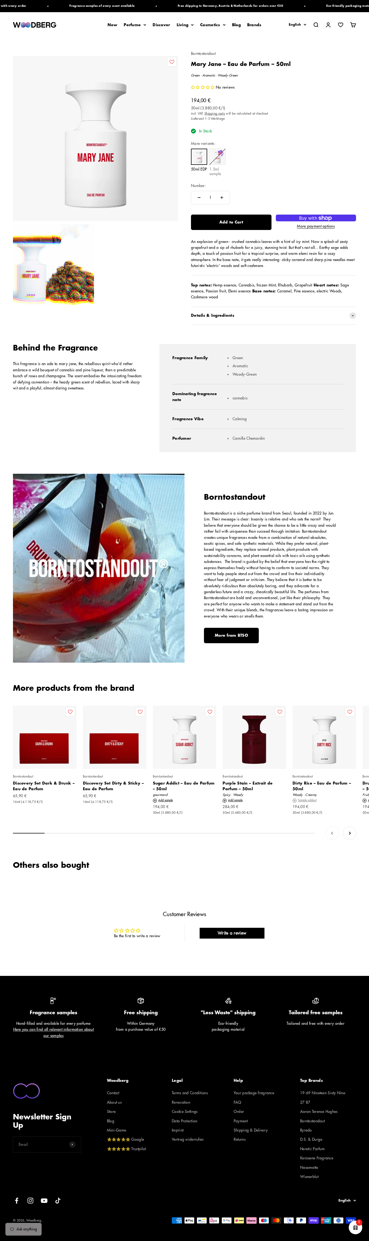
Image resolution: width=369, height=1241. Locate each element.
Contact (113, 1093)
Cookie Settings (184, 1111)
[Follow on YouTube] (44, 1200)
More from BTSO (231, 635)
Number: (198, 186)
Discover (161, 25)
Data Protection (184, 1121)
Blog (236, 25)
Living (183, 25)
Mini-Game (116, 1130)
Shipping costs (214, 113)
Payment (241, 1121)
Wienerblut (309, 1177)
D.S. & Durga (311, 1139)
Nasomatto (309, 1167)
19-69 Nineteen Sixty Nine (322, 1093)
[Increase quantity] (222, 197)
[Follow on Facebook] (16, 1200)
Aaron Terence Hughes (319, 1111)
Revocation (181, 1102)
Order (239, 1111)
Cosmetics (210, 25)
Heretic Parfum (312, 1149)
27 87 (305, 1102)
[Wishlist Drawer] (341, 25)
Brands (254, 25)
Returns (240, 1139)
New (112, 25)
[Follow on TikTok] (58, 1200)
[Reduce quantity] (199, 197)
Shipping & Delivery (251, 1130)
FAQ (237, 1102)
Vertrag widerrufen (187, 1139)
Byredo (306, 1130)
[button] (203, 87)
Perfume (132, 25)
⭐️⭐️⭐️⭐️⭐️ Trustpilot (126, 1149)
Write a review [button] (232, 933)
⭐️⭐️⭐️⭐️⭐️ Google (125, 1139)
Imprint (177, 1130)
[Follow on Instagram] (30, 1200)
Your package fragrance (254, 1093)
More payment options (316, 226)
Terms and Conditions (190, 1093)
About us (114, 1102)
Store (111, 1111)
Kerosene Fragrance (316, 1158)
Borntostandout (203, 53)
